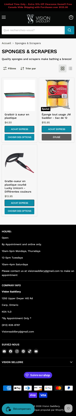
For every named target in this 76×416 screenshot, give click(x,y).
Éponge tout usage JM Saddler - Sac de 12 (56, 116)
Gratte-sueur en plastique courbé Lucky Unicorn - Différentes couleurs (18, 186)
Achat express (19, 129)
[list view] (70, 68)
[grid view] (62, 68)
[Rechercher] (69, 30)
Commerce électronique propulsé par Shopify (38, 410)
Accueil (6, 43)
